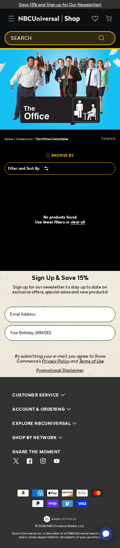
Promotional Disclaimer (60, 370)
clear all (78, 222)
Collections (24, 139)
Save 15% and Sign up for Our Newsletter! (60, 4)
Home (9, 139)
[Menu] (11, 18)
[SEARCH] (105, 38)
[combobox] (60, 38)
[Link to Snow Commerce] (60, 521)
